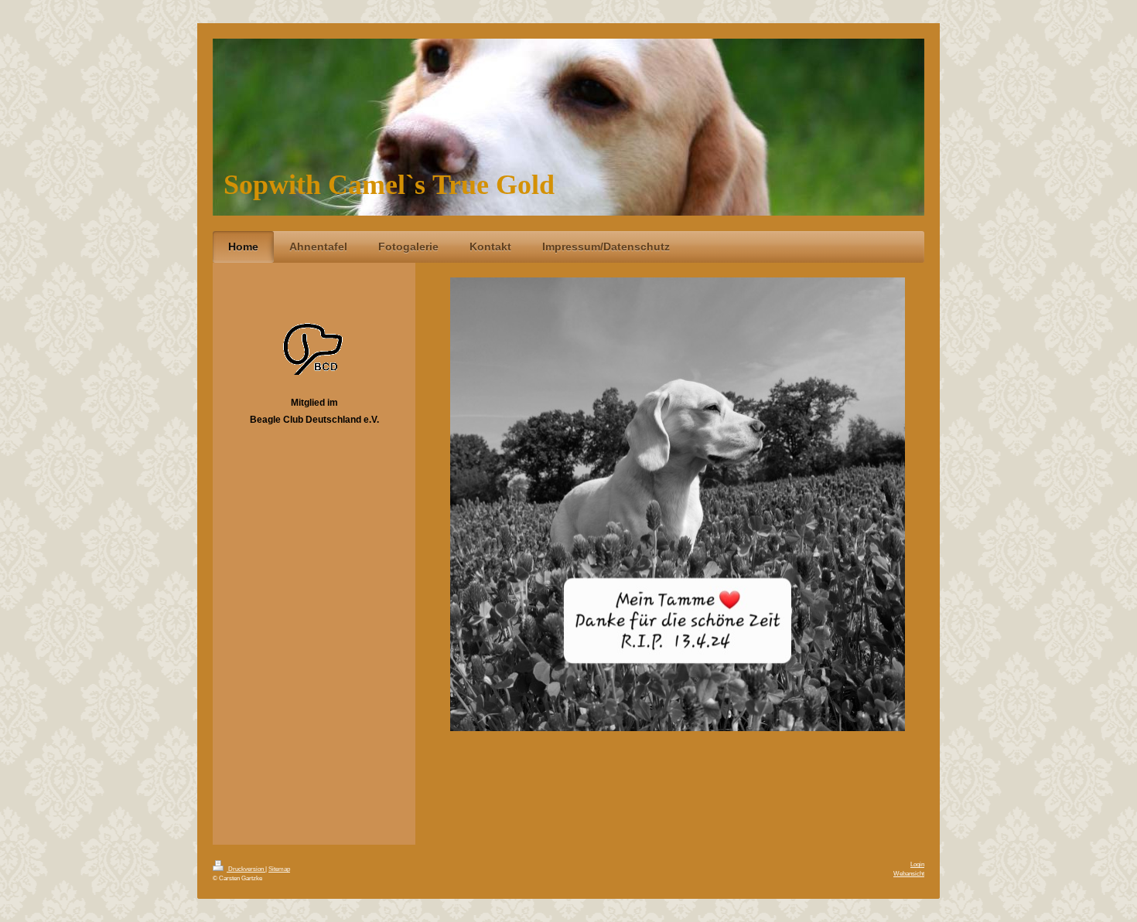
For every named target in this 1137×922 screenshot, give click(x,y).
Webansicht (908, 873)
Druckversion (246, 869)
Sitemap (279, 869)
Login (917, 864)
